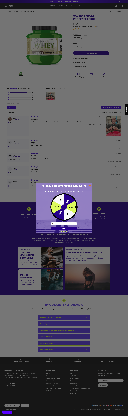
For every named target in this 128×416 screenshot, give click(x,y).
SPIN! (64, 228)
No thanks (64, 231)
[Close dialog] (90, 184)
